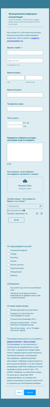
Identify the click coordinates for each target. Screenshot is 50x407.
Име (8, 82)
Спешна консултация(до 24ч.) (23, 319)
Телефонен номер (15, 104)
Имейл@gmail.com (13, 65)
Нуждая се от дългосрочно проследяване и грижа (21, 314)
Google (13, 254)
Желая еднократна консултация (24, 310)
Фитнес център (16, 265)
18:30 (16, 220)
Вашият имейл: (14, 47)
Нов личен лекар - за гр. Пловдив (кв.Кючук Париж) (24, 329)
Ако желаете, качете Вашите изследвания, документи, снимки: (23, 173)
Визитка (13, 275)
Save (19, 392)
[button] (16, 211)
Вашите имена (13, 72)
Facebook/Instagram (18, 250)
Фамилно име (30, 82)
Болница (14, 257)
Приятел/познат (17, 268)
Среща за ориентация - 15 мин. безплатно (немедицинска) (23, 323)
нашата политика (14, 341)
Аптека (13, 261)
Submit (30, 392)
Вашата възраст (14, 90)
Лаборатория (16, 272)
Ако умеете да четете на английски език (25, 289)
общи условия (29, 341)
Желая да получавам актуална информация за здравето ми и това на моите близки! (25, 295)
